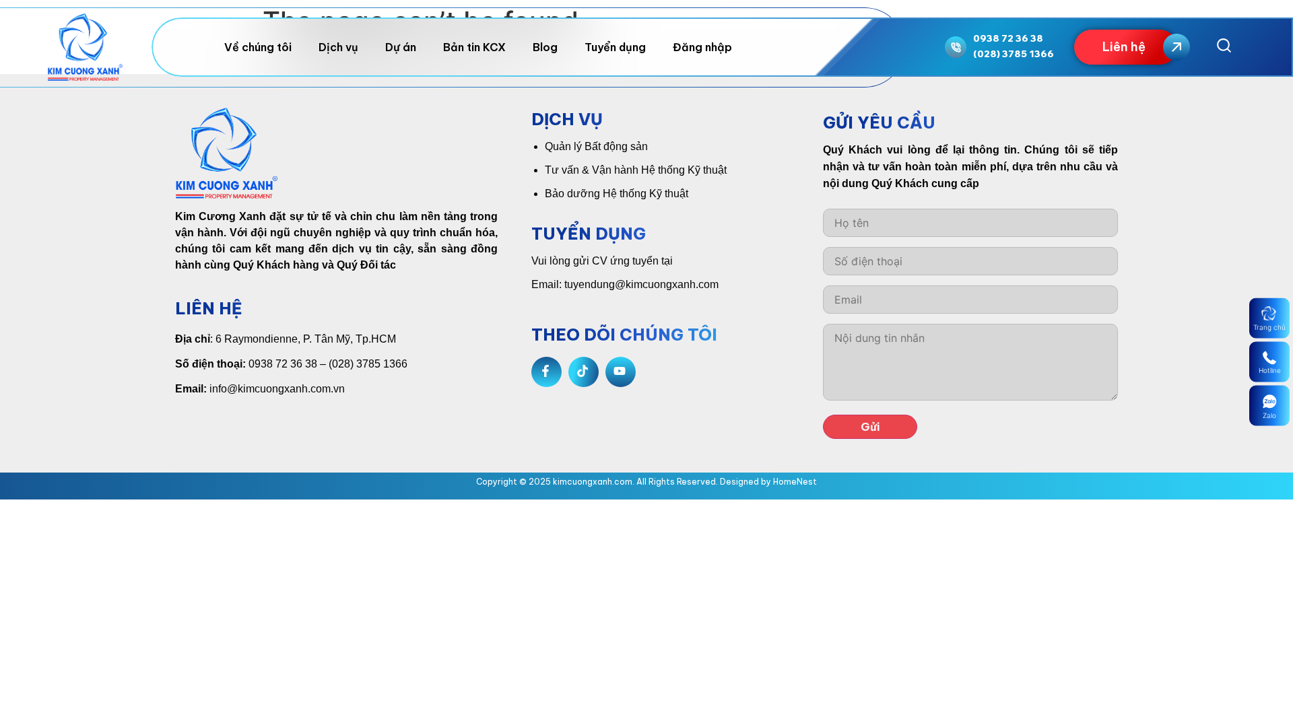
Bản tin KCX (474, 47)
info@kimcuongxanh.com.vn (277, 388)
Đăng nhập (702, 47)
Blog (545, 47)
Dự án (400, 47)
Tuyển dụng (615, 47)
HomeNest (795, 482)
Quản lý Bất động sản (596, 146)
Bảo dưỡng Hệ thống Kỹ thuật (616, 193)
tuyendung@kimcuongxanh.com (641, 284)
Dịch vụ (338, 47)
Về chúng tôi (258, 47)
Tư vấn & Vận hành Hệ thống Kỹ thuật (636, 170)
